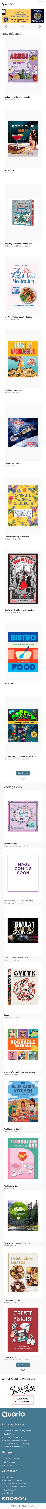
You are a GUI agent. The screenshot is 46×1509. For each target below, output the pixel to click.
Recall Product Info (12, 1490)
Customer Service (11, 1459)
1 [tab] (22, 26)
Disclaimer (8, 1465)
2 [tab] (24, 26)
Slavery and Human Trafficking (16, 1444)
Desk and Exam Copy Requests (17, 1484)
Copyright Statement (13, 1437)
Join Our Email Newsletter (14, 1487)
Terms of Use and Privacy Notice (17, 1431)
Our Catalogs (9, 1462)
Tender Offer (9, 1493)
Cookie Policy (9, 1434)
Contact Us (8, 1477)
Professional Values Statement (16, 1440)
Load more (24, 773)
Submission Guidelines (13, 1480)
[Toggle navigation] (41, 3)
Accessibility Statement (13, 1447)
